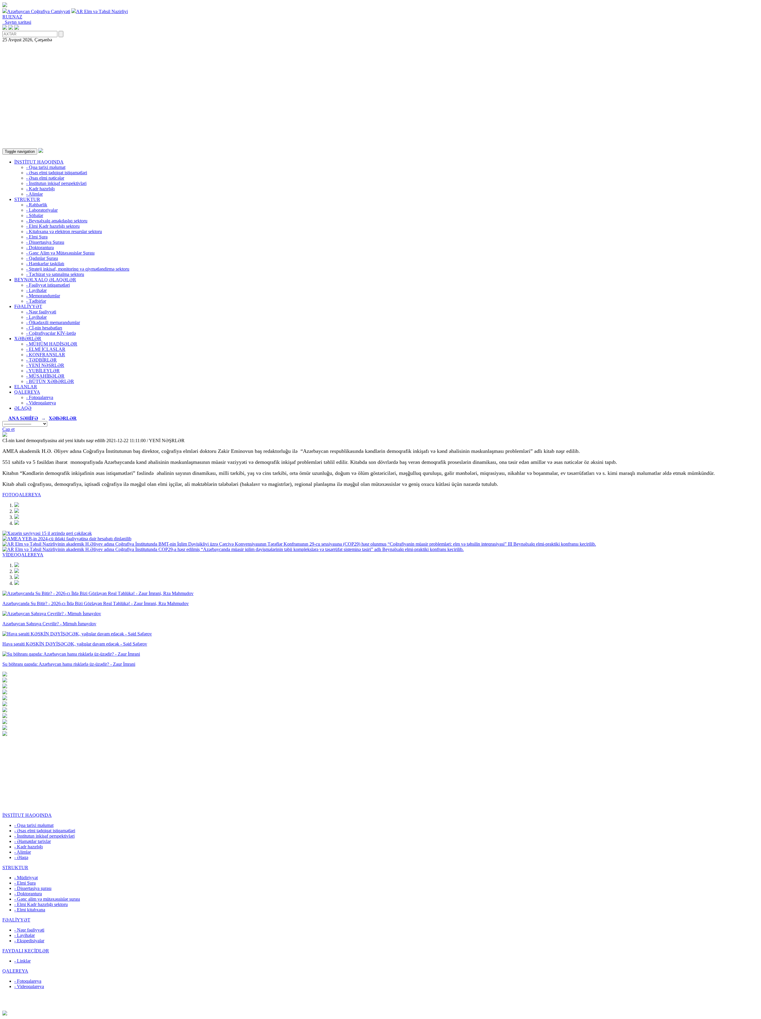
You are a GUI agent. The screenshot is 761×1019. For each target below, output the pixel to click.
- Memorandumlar (43, 295)
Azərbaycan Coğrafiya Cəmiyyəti (38, 11)
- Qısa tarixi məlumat (45, 167)
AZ (19, 16)
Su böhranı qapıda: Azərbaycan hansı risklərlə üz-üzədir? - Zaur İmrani (68, 664)
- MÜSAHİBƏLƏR (45, 376)
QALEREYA (27, 392)
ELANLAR (25, 386)
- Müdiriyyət (26, 877)
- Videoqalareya (41, 402)
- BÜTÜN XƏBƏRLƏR (50, 381)
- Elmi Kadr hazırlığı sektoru (53, 226)
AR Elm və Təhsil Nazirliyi (102, 11)
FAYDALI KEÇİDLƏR (25, 950)
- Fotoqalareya (39, 397)
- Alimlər (34, 194)
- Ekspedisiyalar (29, 940)
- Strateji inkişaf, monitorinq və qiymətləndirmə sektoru (77, 268)
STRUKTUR (27, 199)
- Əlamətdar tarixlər (32, 841)
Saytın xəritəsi (16, 22)
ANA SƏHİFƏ (23, 418)
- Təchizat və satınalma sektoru (55, 274)
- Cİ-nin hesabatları (44, 327)
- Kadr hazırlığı (40, 188)
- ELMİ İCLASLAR (45, 349)
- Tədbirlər (36, 301)
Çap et (8, 429)
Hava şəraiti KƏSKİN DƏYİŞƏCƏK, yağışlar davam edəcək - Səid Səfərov (74, 643)
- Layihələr (36, 290)
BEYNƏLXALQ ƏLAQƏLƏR (45, 279)
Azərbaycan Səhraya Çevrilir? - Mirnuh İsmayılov (49, 623)
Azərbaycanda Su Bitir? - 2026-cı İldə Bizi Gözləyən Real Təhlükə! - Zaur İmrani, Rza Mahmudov (95, 603)
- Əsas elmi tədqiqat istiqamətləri (56, 172)
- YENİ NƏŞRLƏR (45, 365)
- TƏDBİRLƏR (41, 359)
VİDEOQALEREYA (22, 554)
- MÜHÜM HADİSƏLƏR (51, 343)
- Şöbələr (34, 215)
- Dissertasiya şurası (32, 888)
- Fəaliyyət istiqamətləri (48, 285)
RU (5, 16)
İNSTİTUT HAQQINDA (39, 161)
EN (12, 16)
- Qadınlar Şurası (42, 258)
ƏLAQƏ (23, 408)
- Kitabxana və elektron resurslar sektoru (64, 231)
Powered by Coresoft (380, 1007)
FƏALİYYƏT (28, 306)
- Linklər (22, 960)
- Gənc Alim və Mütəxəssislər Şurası (60, 252)
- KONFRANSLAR (45, 354)
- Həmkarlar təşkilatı (45, 263)
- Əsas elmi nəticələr (45, 177)
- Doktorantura (40, 247)
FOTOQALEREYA (21, 494)
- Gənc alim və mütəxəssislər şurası (47, 899)
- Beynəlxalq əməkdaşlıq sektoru (56, 220)
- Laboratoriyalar (42, 210)
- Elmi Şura (37, 236)
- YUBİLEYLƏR (43, 370)
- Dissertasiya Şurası (45, 242)
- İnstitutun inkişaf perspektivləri (56, 183)
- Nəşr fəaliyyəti (41, 311)
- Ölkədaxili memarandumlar (53, 322)
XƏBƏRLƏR (27, 338)
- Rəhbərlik (36, 204)
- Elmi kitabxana (29, 909)
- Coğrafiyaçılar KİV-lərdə (51, 333)
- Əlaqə (21, 857)
